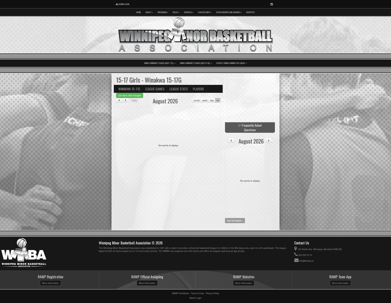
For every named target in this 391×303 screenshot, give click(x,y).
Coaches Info (204, 12)
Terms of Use (197, 293)
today (134, 100)
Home (138, 12)
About (148, 12)
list (217, 100)
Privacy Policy (212, 293)
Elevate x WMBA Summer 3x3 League (230, 63)
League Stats (179, 88)
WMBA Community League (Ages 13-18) (195, 63)
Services (188, 12)
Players (198, 88)
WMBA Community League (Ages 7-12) (159, 63)
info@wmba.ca (306, 260)
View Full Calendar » (235, 220)
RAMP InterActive (180, 293)
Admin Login (196, 297)
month (197, 100)
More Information (50, 283)
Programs (162, 12)
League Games (154, 88)
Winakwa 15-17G (129, 88)
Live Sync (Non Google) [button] (129, 95)
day (212, 100)
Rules (175, 12)
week (204, 100)
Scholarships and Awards (228, 12)
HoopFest (250, 12)
